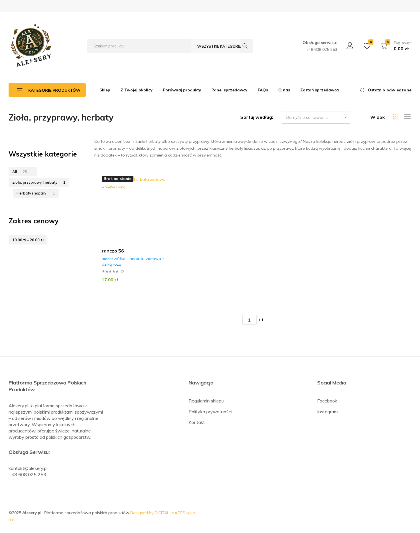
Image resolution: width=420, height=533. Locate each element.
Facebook (327, 401)
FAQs (263, 90)
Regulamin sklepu (206, 401)
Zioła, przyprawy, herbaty (38, 182)
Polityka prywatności (210, 411)
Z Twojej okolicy (137, 90)
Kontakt (197, 422)
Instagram (327, 411)
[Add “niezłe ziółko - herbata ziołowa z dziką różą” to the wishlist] (166, 188)
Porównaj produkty (182, 90)
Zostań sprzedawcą (319, 90)
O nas (284, 90)
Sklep (104, 90)
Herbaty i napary (36, 193)
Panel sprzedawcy (229, 90)
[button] (166, 199)
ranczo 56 (113, 251)
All (19, 171)
